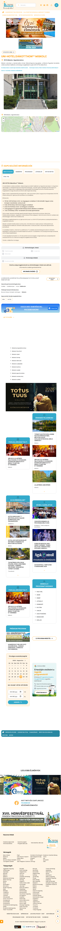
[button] (30, 124)
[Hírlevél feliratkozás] (41, 5)
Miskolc (10, 60)
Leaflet (57, 131)
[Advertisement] (30, 333)
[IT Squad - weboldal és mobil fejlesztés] (42, 927)
